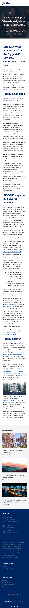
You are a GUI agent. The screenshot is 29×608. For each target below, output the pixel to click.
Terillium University (7, 569)
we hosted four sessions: (11, 100)
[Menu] (26, 3)
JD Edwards (14, 30)
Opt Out (4, 587)
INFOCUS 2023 (8, 89)
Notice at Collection (8, 585)
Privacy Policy (6, 582)
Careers (4, 566)
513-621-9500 (11, 527)
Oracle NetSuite (13, 557)
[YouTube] (17, 606)
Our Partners (6, 571)
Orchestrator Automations (11, 307)
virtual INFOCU (18, 74)
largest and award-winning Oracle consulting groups (14, 354)
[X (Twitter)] (14, 606)
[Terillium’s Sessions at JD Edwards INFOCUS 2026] (14, 440)
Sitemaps (4, 580)
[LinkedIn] (11, 606)
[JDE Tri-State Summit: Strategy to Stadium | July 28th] (14, 465)
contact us (6, 188)
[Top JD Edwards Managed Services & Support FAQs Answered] (14, 490)
